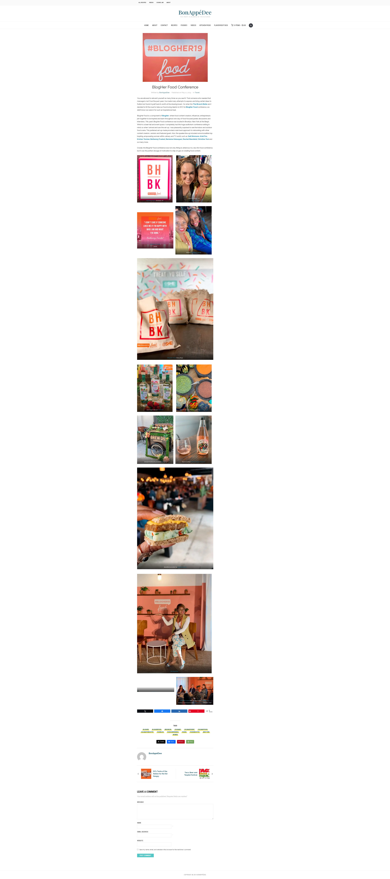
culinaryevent (189, 729)
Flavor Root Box (221, 25)
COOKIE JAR (160, 2)
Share (172, 741)
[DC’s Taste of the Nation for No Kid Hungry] (146, 774)
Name (139, 823)
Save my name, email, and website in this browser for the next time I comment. (165, 849)
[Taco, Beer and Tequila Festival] (204, 774)
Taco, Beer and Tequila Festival (190, 774)
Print (191, 741)
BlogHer (165, 116)
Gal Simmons (205, 700)
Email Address (142, 832)
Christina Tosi (203, 139)
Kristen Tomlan (143, 139)
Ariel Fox (203, 136)
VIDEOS (151, 2)
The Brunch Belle (200, 104)
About (154, 25)
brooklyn (168, 729)
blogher (146, 729)
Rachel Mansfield (190, 139)
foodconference (173, 732)
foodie (184, 732)
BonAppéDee (195, 12)
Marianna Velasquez (174, 139)
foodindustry (195, 732)
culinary (178, 729)
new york (206, 732)
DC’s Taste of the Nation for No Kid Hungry (160, 773)
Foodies (184, 25)
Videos (193, 25)
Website (140, 841)
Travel (197, 93)
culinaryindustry (147, 732)
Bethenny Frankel (157, 139)
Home (146, 25)
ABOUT (169, 2)
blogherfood (156, 729)
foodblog (160, 732)
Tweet (162, 741)
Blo (171, 358)
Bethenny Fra (154, 244)
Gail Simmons (193, 136)
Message (140, 802)
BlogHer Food (192, 107)
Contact (164, 25)
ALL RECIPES (142, 2)
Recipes (174, 25)
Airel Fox (194, 200)
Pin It (181, 741)
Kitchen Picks (205, 25)
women (175, 734)
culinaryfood (202, 729)
